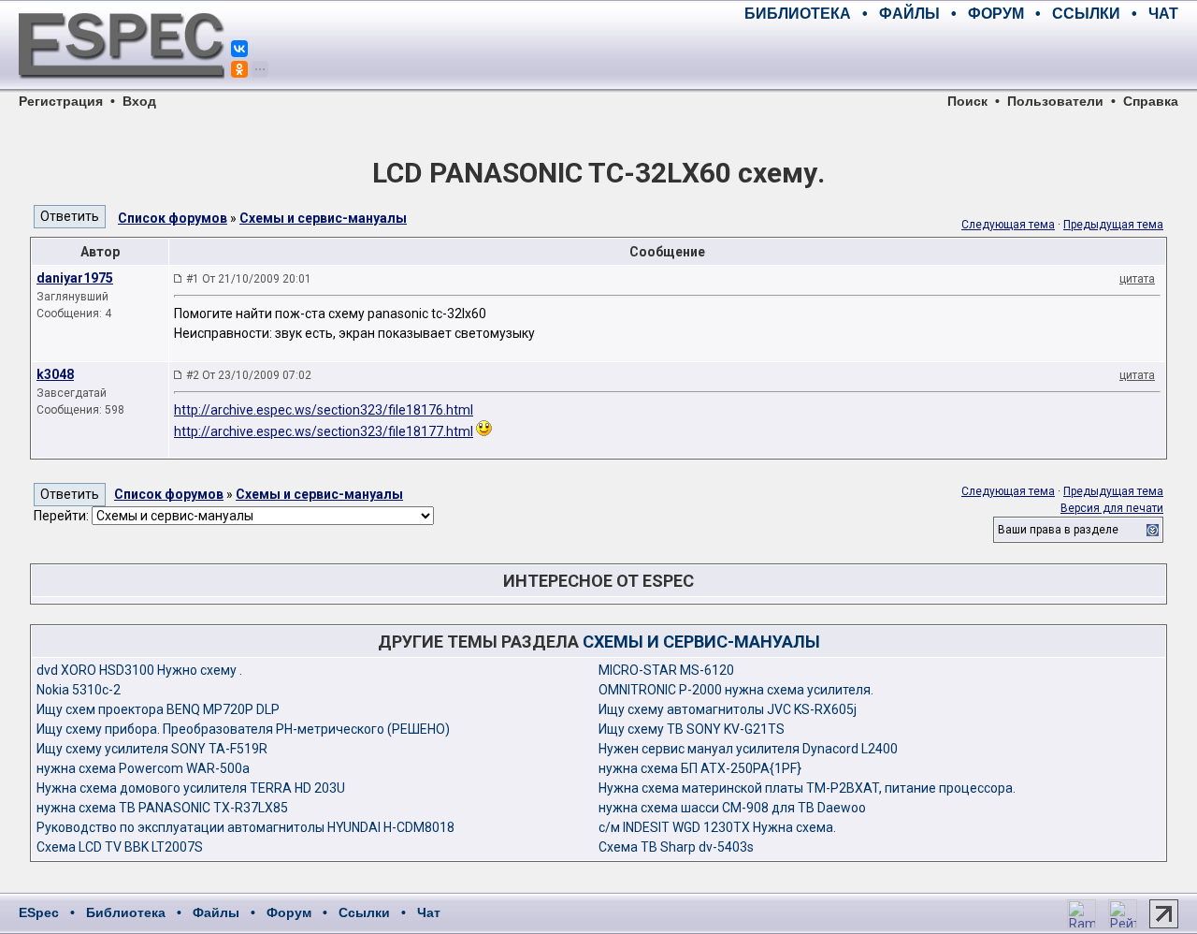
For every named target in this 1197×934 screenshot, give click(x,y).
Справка (1150, 101)
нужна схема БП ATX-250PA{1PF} (699, 768)
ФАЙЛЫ (909, 14)
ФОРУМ (996, 14)
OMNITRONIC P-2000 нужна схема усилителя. (735, 689)
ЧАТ (1163, 14)
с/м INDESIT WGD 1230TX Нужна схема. (717, 827)
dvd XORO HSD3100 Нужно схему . (139, 670)
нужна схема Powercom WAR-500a (143, 768)
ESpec (39, 912)
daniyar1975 (74, 277)
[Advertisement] (959, 56)
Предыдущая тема (1113, 224)
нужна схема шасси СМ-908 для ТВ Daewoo (732, 807)
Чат (428, 912)
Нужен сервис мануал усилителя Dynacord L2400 (748, 748)
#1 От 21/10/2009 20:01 (248, 278)
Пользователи (1055, 101)
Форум (289, 912)
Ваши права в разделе (1058, 529)
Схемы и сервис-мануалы (323, 218)
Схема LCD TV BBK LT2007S (119, 846)
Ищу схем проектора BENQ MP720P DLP (158, 709)
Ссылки (364, 912)
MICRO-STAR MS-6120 (666, 670)
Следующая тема (1008, 224)
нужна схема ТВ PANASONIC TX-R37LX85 (162, 807)
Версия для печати (1111, 508)
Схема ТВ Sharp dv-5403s (676, 846)
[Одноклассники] (239, 69)
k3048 (55, 374)
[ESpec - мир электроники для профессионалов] (121, 88)
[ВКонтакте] (239, 48)
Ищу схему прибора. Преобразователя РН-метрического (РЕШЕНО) (243, 729)
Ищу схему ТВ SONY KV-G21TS (691, 729)
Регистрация (61, 101)
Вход (139, 101)
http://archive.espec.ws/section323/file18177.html (323, 431)
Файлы (216, 912)
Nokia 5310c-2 (78, 689)
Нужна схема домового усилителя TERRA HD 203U (190, 788)
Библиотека (126, 912)
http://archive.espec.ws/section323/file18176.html (323, 409)
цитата (1137, 278)
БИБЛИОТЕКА (797, 14)
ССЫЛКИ (1086, 14)
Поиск (967, 101)
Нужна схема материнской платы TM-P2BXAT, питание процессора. (807, 788)
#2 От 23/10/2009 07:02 (248, 375)
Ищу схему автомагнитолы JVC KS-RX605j (727, 709)
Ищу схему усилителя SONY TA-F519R (151, 748)
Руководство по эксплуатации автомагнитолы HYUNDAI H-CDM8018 (245, 827)
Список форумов (172, 218)
